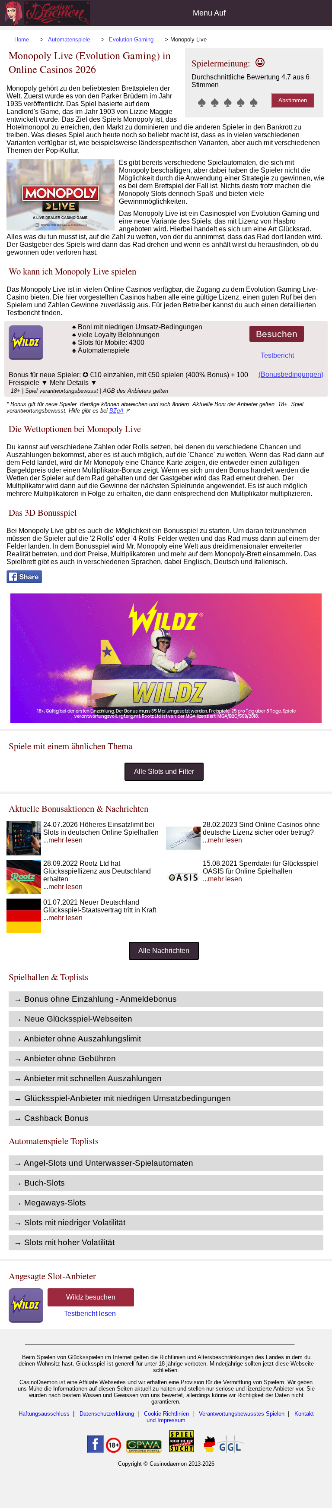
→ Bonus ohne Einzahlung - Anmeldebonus (95, 998)
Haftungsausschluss (44, 1413)
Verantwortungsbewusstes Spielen (241, 1413)
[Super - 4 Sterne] (240, 102)
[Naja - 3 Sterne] (227, 102)
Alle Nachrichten (163, 950)
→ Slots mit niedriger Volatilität (69, 1222)
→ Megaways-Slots (50, 1202)
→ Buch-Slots (39, 1182)
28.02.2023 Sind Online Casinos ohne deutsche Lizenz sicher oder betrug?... (261, 832)
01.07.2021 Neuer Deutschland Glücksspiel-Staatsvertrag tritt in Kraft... (99, 910)
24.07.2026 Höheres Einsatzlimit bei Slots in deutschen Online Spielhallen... (101, 832)
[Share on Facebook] (24, 580)
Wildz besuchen (90, 1297)
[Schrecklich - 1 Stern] (201, 102)
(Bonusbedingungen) (291, 374)
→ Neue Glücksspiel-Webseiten (73, 1018)
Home (21, 39)
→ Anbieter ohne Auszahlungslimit (77, 1038)
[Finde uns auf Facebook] (95, 1451)
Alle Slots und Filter (164, 771)
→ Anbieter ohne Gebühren (65, 1058)
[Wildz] (166, 720)
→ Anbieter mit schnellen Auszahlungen (88, 1078)
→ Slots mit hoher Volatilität (64, 1242)
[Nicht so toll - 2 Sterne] (214, 102)
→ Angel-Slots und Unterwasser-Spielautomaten (103, 1162)
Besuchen (276, 334)
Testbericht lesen (90, 1313)
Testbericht (277, 355)
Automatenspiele (69, 39)
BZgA (116, 410)
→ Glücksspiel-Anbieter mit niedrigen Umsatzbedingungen (122, 1098)
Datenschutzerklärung (107, 1413)
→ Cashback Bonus (51, 1118)
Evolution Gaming (131, 39)
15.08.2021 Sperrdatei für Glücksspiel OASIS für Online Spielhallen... (260, 871)
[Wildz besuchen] (24, 357)
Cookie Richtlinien (166, 1413)
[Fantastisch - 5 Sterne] (253, 102)
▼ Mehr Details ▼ (69, 382)
